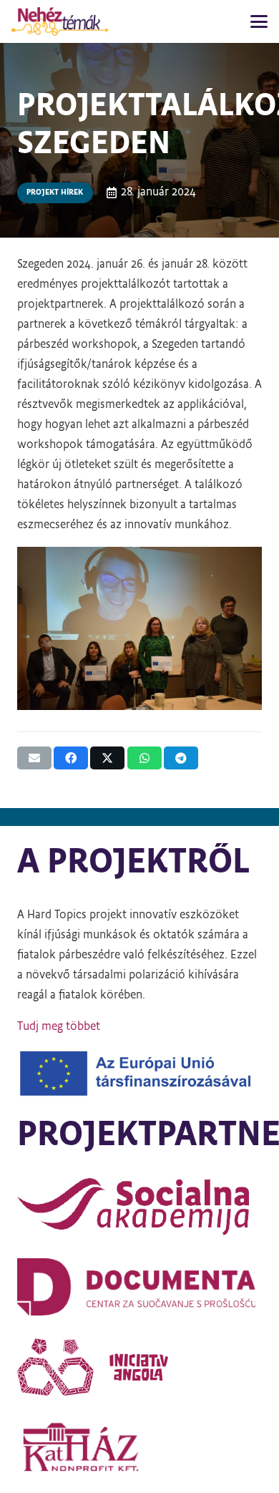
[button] (259, 21)
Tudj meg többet (58, 1027)
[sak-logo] (139, 1206)
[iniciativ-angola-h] (139, 1367)
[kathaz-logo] (139, 1447)
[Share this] (71, 757)
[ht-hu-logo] (60, 21)
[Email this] (34, 757)
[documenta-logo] (139, 1287)
